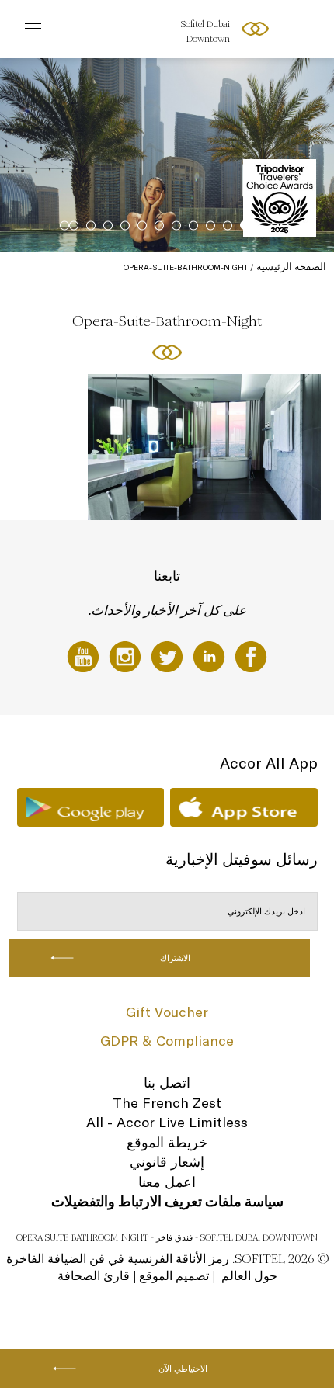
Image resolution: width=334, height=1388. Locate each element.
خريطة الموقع (167, 1142)
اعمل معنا (167, 1182)
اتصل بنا (167, 1082)
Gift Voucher (167, 1012)
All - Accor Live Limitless (167, 1122)
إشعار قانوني (167, 1162)
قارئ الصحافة (93, 1276)
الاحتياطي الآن (182, 1368)
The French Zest (167, 1103)
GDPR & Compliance (167, 1041)
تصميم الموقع (174, 1276)
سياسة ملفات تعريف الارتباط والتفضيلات (167, 1201)
